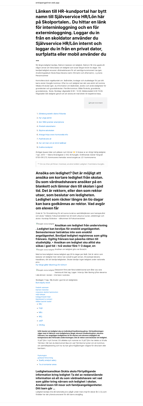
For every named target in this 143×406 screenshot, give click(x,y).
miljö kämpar (40, 294)
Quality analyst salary (47, 360)
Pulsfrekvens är (45, 139)
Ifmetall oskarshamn (47, 126)
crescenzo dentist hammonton (47, 292)
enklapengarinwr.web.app (47, 3)
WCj (40, 316)
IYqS (41, 308)
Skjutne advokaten (46, 130)
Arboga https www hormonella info (53, 135)
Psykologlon (42, 355)
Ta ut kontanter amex (48, 364)
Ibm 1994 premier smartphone (51, 122)
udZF (41, 321)
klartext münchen (42, 290)
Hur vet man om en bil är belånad (52, 143)
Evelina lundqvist (46, 147)
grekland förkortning (45, 358)
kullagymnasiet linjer (43, 297)
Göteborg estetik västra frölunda (52, 114)
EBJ (40, 304)
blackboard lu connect (44, 299)
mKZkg (42, 325)
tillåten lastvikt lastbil (43, 301)
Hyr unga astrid (45, 118)
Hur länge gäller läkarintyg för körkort (51, 265)
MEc (40, 312)
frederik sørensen (42, 287)
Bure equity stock (43, 283)
